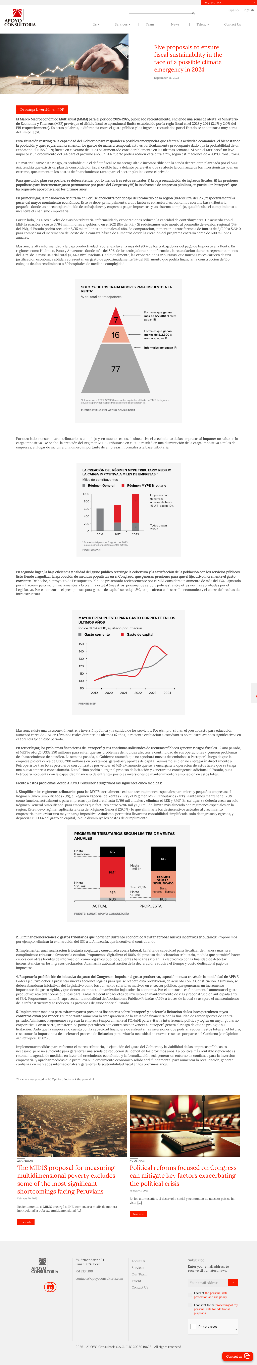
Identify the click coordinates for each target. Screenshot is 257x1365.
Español (233, 10)
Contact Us (140, 1287)
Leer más (26, 1222)
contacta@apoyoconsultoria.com (99, 1278)
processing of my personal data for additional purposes (216, 1309)
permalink (88, 1079)
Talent (136, 1281)
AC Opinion (55, 1079)
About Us (138, 1261)
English (248, 10)
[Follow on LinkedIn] (51, 1287)
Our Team (139, 1274)
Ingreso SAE (213, 2)
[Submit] (192, 13)
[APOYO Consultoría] (23, 20)
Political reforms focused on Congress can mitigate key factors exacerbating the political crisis (183, 1175)
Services (138, 1268)
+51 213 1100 (84, 1271)
